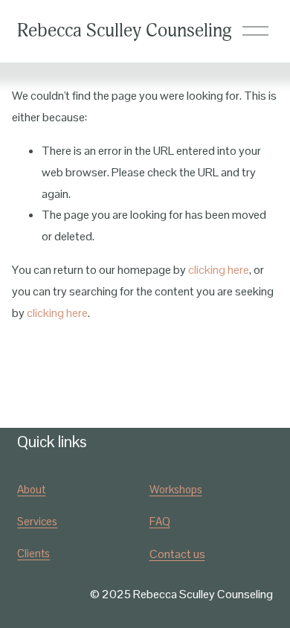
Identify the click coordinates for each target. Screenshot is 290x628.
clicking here (218, 270)
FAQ (159, 521)
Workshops (175, 489)
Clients (33, 553)
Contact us (177, 554)
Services (37, 521)
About (31, 489)
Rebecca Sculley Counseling (124, 30)
